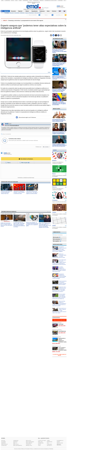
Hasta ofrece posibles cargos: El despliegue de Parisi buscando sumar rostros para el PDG (59, 90)
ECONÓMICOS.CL (60, 440)
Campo (20, 0)
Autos (30, 0)
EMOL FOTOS (15, 444)
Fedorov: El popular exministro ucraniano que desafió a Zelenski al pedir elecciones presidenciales (59, 145)
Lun (64, 0)
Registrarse (63, 7)
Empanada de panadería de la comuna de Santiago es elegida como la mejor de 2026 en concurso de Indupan (59, 276)
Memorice (54, 187)
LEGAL (39, 445)
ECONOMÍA (3, 441)
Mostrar (33, 3)
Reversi (54, 173)
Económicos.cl (48, 0)
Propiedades (35, 0)
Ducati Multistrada (62, 331)
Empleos (41, 0)
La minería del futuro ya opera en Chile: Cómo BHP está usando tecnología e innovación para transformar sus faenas (19, 224)
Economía (13, 11)
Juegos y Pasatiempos (29, 12)
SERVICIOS (15, 441)
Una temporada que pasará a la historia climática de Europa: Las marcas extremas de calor (59, 120)
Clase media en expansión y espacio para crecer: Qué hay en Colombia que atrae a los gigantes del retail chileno (59, 103)
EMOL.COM (40, 441)
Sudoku (54, 225)
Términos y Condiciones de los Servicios (37, 448)
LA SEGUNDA (49, 444)
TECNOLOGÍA (4, 445)
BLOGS (39, 444)
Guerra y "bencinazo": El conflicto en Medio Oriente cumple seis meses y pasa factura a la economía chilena (59, 64)
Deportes (20, 11)
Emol (2, 0)
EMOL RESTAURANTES (17, 445)
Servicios (54, 11)
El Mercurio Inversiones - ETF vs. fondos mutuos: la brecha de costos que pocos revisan (6, 225)
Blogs (12, 0)
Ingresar (58, 7)
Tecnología (7, 12)
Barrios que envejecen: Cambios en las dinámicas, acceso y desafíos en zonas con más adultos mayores (59, 51)
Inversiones (25, 0)
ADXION (58, 441)
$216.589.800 (56, 343)
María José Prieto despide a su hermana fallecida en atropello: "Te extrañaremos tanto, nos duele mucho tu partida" (59, 303)
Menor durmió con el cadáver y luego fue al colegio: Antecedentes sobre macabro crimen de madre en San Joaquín (59, 310)
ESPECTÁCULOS (4, 444)
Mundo (27, 11)
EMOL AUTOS (28, 440)
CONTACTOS (28, 444)
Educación (12, 12)
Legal (16, 0)
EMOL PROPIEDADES (30, 441)
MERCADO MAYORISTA (59, 444)
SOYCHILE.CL (49, 445)
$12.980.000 (61, 333)
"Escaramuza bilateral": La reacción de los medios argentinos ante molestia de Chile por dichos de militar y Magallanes (59, 249)
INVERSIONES (49, 441)
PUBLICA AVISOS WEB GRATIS (59, 320)
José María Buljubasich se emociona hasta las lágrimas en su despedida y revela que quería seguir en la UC (59, 269)
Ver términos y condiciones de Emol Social (26, 177)
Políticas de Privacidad (25, 448)
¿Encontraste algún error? (27, 117)
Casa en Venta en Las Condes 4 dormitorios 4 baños (62, 349)
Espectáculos (34, 11)
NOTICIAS (3, 440)
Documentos (17, 12)
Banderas (54, 160)
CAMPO (48, 440)
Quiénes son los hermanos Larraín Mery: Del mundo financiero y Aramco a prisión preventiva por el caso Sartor (59, 78)
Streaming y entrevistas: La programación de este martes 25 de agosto (25, 20)
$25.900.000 (61, 325)
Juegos (55, 150)
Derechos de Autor (17, 448)
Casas (55, 0)
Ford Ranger (60, 324)
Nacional (6, 11)
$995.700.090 (56, 351)
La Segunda (60, 0)
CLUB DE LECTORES (42, 440)
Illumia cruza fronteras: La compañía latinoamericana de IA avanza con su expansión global (32, 224)
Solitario (54, 212)
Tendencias (42, 11)
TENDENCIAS (15, 440)
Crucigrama (54, 200)
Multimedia (22, 12)
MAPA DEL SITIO (29, 445)
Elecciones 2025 (38, 12)
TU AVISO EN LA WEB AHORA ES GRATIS (59, 355)
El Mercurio (7, 0)
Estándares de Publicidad (48, 448)
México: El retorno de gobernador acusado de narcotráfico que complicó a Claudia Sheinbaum (59, 132)
